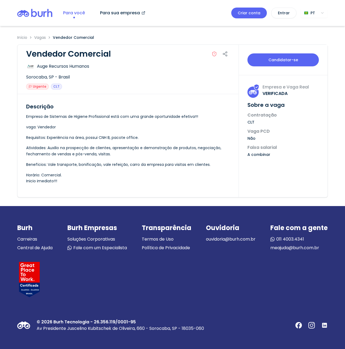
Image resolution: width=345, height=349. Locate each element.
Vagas (40, 37)
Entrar (284, 13)
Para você (74, 13)
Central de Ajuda (35, 248)
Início (22, 37)
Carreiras (27, 239)
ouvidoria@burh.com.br (231, 239)
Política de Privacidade (166, 248)
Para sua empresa (120, 13)
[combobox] (314, 13)
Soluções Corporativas (91, 239)
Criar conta (249, 13)
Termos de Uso (158, 239)
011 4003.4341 (290, 239)
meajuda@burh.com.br (294, 248)
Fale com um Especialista (100, 248)
